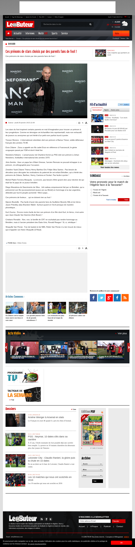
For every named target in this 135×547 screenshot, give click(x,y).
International (97, 110)
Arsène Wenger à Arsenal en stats (46, 417)
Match (43, 33)
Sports (54, 33)
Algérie (106, 110)
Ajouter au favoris (30, 17)
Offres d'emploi (58, 17)
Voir (12, 400)
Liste (74, 409)
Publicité (107, 526)
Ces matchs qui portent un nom (118, 54)
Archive (126, 176)
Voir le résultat (111, 200)
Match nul (96, 193)
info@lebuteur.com (17, 536)
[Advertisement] (67, 7)
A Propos (94, 526)
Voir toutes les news (109, 167)
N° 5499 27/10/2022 (96, 448)
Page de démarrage (17, 17)
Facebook (116, 38)
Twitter (122, 38)
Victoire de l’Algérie (99, 190)
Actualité (17, 33)
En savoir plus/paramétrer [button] (37, 544)
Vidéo (117, 33)
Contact (49, 17)
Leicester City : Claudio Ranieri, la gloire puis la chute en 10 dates (51, 459)
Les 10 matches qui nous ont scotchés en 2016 (50, 478)
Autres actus (115, 110)
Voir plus (122, 333)
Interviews (30, 33)
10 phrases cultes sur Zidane (77, 317)
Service (64, 33)
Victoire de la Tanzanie (100, 195)
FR (125, 17)
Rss (128, 38)
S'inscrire (116, 521)
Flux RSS (42, 17)
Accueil (7, 17)
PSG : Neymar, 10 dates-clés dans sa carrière (48, 438)
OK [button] (121, 543)
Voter (126, 200)
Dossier (18, 38)
